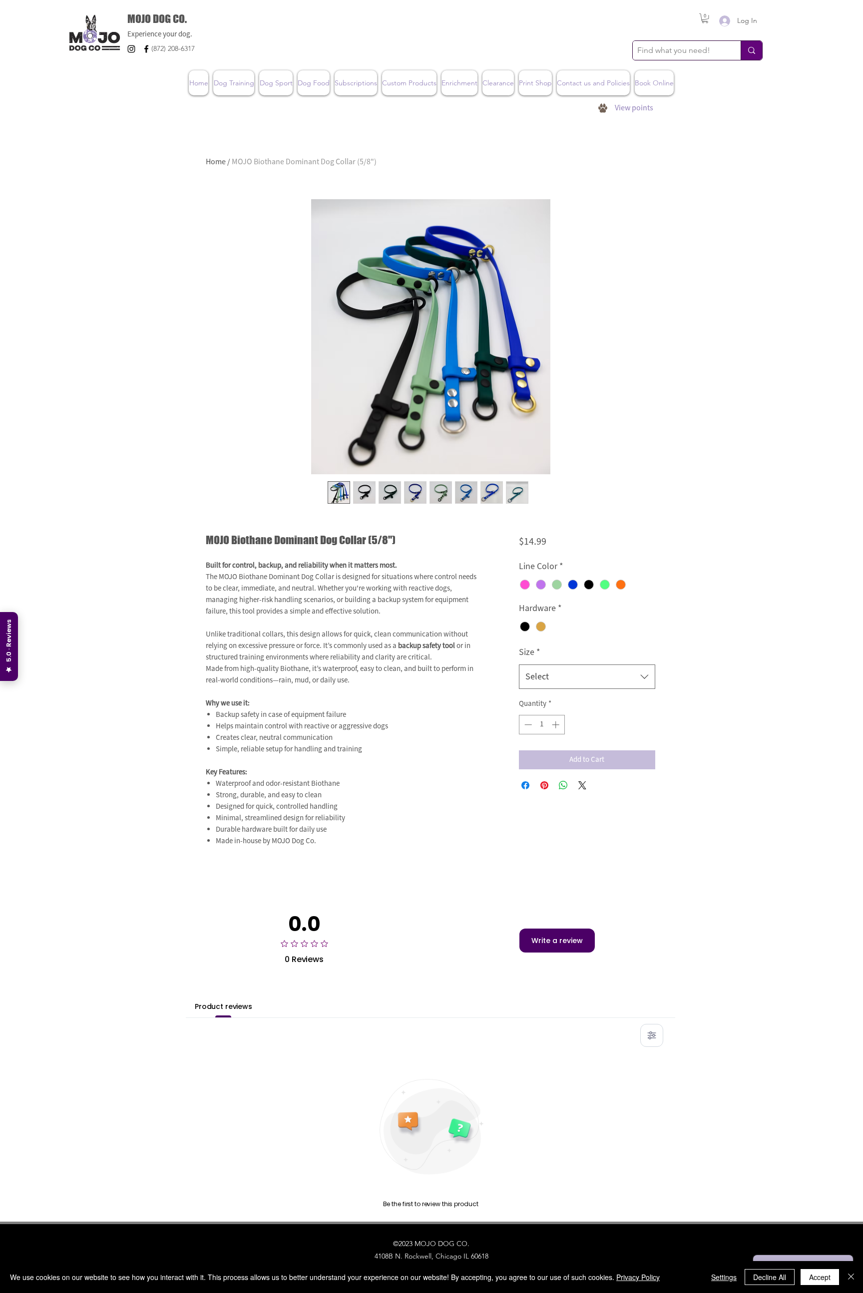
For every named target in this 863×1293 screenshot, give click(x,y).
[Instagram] (131, 49)
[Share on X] (582, 785)
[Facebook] (146, 49)
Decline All (769, 1277)
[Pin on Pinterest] (544, 785)
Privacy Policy (638, 1277)
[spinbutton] (541, 724)
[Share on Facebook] (525, 785)
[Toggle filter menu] (651, 1035)
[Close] (851, 1277)
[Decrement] (527, 724)
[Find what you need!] (751, 50)
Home (216, 161)
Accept (820, 1277)
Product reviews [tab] (223, 1006)
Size (529, 652)
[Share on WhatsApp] (563, 785)
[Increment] (556, 724)
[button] (705, 18)
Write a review (557, 941)
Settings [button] (724, 1277)
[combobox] (587, 676)
